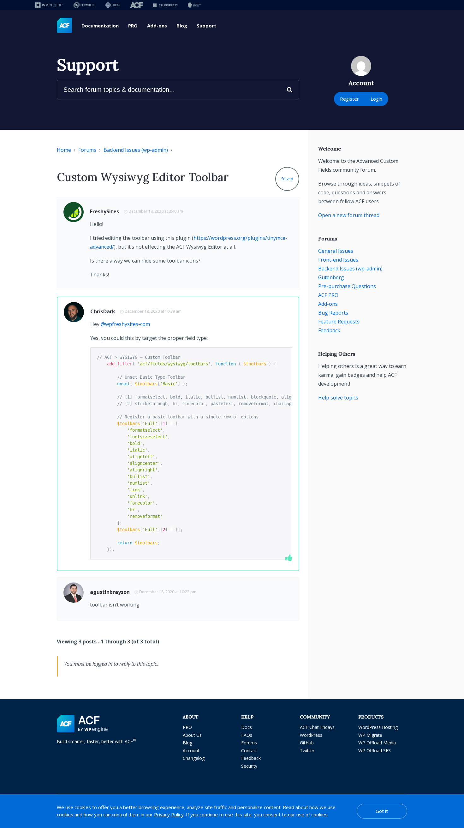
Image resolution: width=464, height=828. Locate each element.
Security (249, 766)
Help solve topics (338, 397)
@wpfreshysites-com (125, 324)
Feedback (329, 330)
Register (349, 99)
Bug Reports (333, 312)
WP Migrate (370, 735)
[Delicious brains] (194, 5)
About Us (192, 735)
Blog (181, 25)
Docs (246, 727)
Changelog (194, 758)
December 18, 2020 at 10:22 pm (167, 591)
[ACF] (136, 5)
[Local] (112, 5)
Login (376, 99)
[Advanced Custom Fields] (64, 26)
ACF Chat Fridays (317, 727)
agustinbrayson (110, 591)
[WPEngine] (49, 5)
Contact (249, 751)
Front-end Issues (338, 259)
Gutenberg (331, 277)
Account (191, 751)
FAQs (246, 735)
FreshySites (104, 211)
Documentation (100, 25)
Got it (382, 811)
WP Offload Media (377, 743)
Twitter (307, 751)
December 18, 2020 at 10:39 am (153, 311)
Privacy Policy (169, 814)
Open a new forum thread (348, 215)
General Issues (335, 250)
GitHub (307, 743)
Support (207, 25)
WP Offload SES (374, 751)
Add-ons (157, 25)
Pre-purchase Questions (347, 286)
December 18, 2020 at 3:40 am (155, 211)
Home (64, 149)
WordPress (311, 735)
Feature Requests (339, 321)
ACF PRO (328, 295)
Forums (87, 149)
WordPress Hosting (378, 727)
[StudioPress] (165, 5)
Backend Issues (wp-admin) (136, 149)
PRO (133, 25)
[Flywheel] (84, 5)
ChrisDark (102, 311)
